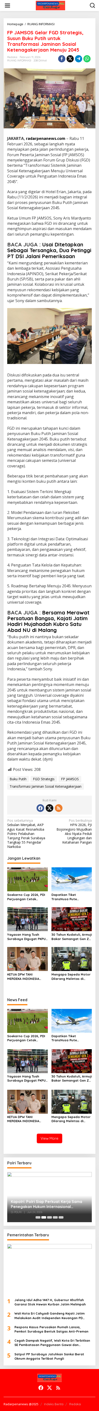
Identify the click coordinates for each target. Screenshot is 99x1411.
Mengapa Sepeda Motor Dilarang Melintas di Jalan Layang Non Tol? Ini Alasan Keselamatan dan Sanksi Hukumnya (71, 976)
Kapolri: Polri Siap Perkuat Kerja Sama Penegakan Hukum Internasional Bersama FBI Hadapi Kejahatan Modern (47, 1204)
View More (49, 1138)
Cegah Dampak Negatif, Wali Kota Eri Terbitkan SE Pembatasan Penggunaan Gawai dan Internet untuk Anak (52, 1343)
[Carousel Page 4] (55, 1217)
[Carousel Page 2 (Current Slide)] (43, 1217)
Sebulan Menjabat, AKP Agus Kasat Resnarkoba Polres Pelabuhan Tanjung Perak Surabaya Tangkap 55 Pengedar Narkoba (26, 833)
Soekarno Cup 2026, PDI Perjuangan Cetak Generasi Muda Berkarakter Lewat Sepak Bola (26, 897)
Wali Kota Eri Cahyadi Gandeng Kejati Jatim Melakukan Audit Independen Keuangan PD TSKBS (49, 1315)
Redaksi (75, 1404)
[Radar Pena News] (50, 5)
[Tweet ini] (70, 58)
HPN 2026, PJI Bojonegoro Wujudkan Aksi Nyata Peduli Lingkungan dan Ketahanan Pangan (74, 831)
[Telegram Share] (78, 58)
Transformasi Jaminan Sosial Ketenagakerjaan (45, 786)
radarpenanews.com (45, 138)
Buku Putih (18, 779)
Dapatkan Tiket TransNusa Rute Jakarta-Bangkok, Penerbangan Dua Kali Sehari (69, 897)
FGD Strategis (44, 779)
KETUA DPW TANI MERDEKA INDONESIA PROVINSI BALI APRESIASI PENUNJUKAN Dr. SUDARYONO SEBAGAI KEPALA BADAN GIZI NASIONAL (26, 976)
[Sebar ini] (61, 58)
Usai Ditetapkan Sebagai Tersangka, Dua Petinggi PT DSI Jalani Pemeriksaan (49, 250)
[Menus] (7, 5)
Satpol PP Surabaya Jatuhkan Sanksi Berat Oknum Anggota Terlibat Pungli (49, 1356)
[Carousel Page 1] (38, 1217)
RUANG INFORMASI (19, 60)
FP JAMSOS (70, 779)
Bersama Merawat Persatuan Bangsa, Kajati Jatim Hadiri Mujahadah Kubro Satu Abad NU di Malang (48, 621)
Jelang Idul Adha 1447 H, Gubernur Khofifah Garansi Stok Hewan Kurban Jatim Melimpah (50, 1302)
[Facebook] (40, 808)
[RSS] (58, 808)
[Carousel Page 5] (61, 1217)
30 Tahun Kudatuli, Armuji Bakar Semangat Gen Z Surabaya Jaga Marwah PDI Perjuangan (71, 937)
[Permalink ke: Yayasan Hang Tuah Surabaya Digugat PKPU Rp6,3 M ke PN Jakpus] (27, 919)
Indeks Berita (53, 1404)
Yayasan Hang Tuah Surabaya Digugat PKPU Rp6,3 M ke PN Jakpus (26, 937)
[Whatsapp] (87, 58)
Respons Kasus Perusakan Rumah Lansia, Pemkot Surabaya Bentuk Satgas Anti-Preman (51, 1329)
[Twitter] (49, 808)
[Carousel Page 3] (49, 1217)
